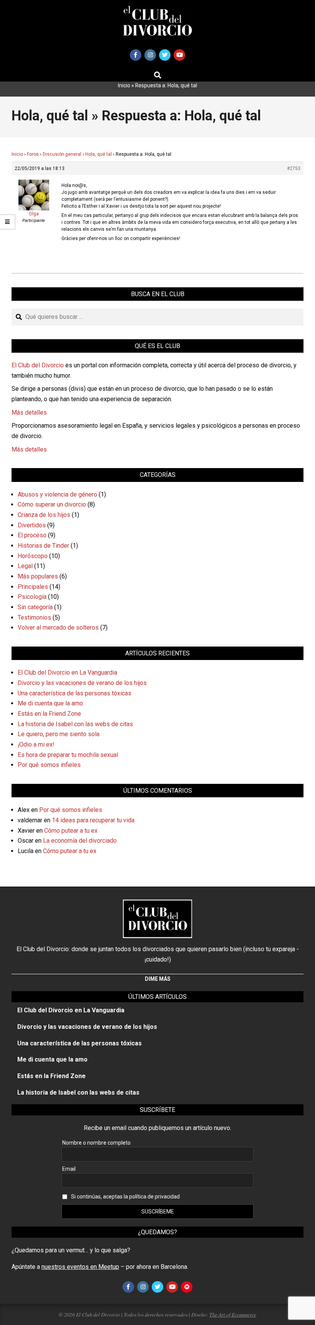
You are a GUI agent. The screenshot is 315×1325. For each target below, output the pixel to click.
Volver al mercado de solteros (58, 627)
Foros (33, 154)
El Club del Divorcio (38, 365)
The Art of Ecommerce (232, 1314)
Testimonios (34, 617)
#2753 (293, 168)
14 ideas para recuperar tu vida (93, 820)
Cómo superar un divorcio (52, 504)
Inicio (124, 85)
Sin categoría (35, 607)
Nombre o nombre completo (96, 1143)
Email (69, 1169)
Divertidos (32, 525)
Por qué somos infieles (49, 764)
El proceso (32, 535)
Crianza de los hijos (44, 514)
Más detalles (29, 412)
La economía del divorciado (80, 840)
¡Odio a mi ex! (36, 744)
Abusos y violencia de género (57, 494)
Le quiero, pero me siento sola (58, 734)
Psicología (32, 596)
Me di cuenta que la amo (50, 703)
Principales (33, 586)
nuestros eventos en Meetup (80, 1266)
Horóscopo (33, 556)
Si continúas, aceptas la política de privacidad (125, 1196)
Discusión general (62, 154)
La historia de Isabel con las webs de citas (75, 724)
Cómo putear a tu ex (71, 830)
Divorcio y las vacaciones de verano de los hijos (82, 683)
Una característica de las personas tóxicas (74, 693)
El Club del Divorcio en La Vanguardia (67, 672)
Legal (25, 566)
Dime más (158, 979)
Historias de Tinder (43, 545)
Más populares (38, 576)
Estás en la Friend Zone (49, 713)
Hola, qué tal (98, 154)
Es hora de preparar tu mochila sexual (68, 754)
